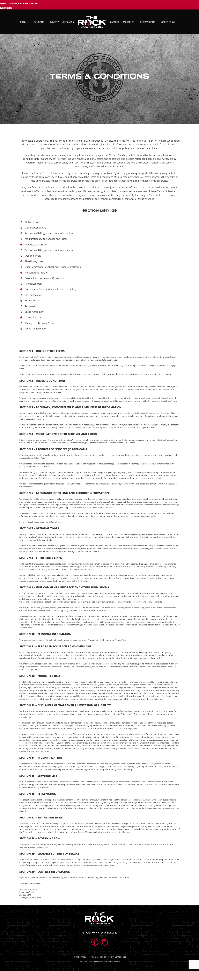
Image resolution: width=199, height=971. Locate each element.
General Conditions (35, 227)
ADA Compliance (118, 956)
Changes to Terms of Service (40, 323)
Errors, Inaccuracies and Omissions (44, 278)
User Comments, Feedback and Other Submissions (53, 267)
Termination (31, 306)
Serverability (32, 300)
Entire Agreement (34, 311)
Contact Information (36, 328)
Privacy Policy (79, 956)
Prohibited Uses (34, 283)
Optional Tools (33, 255)
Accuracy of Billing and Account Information (49, 233)
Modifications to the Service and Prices (46, 238)
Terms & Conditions (98, 956)
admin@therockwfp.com (30, 897)
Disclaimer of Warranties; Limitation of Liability (50, 289)
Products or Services (36, 244)
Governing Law (33, 317)
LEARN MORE (6, 8)
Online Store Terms (35, 222)
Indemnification (33, 295)
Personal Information (36, 272)
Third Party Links (34, 261)
